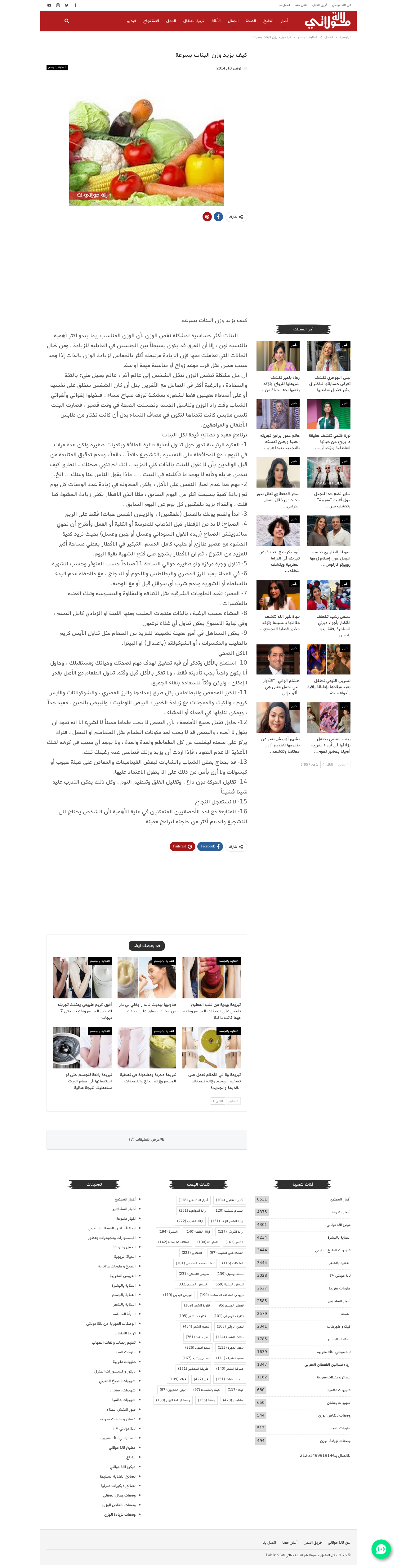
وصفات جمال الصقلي (119, 1495)
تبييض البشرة (228, 1284)
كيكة (235, 1390)
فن (201, 1379)
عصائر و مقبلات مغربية (333, 1377)
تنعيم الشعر (196, 1326)
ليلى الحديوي (172, 1390)
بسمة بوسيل (229, 1274)
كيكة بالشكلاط (206, 1390)
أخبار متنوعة (341, 1212)
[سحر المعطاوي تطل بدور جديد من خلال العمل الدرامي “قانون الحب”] (278, 472)
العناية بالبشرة (339, 1237)
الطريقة (207, 1242)
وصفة (206, 1400)
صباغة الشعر (229, 1369)
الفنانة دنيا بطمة (174, 1242)
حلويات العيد (340, 1428)
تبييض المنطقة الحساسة (221, 1295)
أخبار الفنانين (229, 1200)
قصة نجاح (151, 21)
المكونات (232, 1263)
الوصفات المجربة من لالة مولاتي (111, 1323)
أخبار (284, 21)
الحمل (171, 21)
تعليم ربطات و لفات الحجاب (114, 1342)
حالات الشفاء (229, 1337)
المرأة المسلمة (124, 1314)
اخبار (345, 344)
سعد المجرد (230, 1348)
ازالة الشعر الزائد (227, 1221)
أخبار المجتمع (340, 1199)
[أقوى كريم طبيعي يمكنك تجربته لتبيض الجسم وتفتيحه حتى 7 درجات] (82, 977)
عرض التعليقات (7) (144, 1140)
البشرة (168, 1232)
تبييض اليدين (177, 1295)
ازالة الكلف (197, 1232)
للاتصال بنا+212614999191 (325, 1455)
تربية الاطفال (193, 21)
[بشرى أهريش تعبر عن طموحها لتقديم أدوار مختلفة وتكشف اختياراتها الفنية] (278, 717)
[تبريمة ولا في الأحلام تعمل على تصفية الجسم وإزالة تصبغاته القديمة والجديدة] (211, 1047)
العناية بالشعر (339, 1263)
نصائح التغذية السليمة (118, 1476)
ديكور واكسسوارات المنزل (115, 1371)
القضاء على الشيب (226, 1253)
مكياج (131, 1457)
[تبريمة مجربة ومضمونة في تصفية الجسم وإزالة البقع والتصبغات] (147, 1047)
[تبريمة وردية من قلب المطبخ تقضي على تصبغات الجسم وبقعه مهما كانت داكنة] (211, 977)
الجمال (233, 21)
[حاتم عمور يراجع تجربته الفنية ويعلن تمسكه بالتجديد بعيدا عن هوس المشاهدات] (278, 414)
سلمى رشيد (195, 1358)
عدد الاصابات (229, 1379)
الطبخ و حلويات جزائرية (117, 1266)
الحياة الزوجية (125, 1256)
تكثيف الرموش (228, 1316)
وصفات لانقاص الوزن (334, 1415)
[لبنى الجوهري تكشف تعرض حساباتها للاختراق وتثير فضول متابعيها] (328, 356)
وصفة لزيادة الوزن (173, 1400)
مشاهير (233, 1400)
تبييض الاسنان (194, 1274)
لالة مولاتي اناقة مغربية (333, 1352)
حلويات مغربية (339, 1288)
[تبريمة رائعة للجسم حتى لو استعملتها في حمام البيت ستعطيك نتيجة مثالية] (82, 1047)
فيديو (131, 21)
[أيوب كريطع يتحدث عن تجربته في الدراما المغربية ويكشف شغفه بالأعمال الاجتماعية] (278, 530)
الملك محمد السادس (195, 1263)
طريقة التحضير (193, 1369)
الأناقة (216, 21)
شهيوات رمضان (338, 1403)
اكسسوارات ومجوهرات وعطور (112, 1238)
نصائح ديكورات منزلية (118, 1486)
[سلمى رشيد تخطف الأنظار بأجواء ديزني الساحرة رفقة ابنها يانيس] (328, 595)
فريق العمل (320, 5)
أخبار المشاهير (339, 1301)
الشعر (234, 1242)
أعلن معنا (301, 5)
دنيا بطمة (197, 1337)
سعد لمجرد (197, 1348)
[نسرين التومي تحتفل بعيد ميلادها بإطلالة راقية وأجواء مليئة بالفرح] (328, 659)
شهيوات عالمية (339, 1390)
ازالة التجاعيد (193, 1211)
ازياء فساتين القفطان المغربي (327, 1365)
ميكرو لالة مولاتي (338, 1225)
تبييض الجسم (192, 1284)
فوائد (177, 1379)
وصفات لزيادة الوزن (335, 1441)
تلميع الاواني (230, 1326)
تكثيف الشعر (192, 1316)
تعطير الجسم (230, 1305)
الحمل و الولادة (124, 1247)
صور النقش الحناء (121, 1409)
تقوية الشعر (197, 1305)
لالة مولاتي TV (339, 1276)
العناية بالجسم (57, 67)
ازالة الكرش (230, 1232)
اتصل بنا (284, 5)
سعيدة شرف (229, 1358)
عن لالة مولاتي (341, 5)
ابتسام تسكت (228, 1211)
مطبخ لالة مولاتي (122, 1447)
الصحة (251, 21)
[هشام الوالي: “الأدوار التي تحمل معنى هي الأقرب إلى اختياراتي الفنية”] (278, 659)
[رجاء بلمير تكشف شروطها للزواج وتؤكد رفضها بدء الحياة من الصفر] (278, 356)
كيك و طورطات (338, 1326)
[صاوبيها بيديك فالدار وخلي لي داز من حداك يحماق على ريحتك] (147, 977)
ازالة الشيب (190, 1221)
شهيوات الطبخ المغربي (332, 1250)
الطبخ (268, 21)
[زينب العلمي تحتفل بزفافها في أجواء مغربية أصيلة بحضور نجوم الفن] (328, 717)
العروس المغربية (123, 1276)
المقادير (192, 1253)
